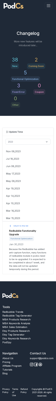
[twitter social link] (36, 364)
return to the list (20, 226)
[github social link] (31, 364)
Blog (4, 373)
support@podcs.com (41, 358)
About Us (7, 358)
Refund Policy (24, 390)
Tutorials (7, 369)
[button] (48, 5)
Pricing (6, 362)
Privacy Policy (6, 390)
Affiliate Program (12, 365)
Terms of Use (15, 392)
